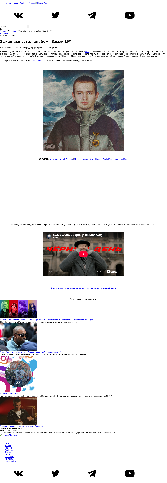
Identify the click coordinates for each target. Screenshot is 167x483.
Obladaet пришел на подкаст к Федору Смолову (21, 426)
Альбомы (24, 3)
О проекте (9, 457)
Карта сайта (10, 461)
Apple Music (108, 159)
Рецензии (9, 448)
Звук (92, 159)
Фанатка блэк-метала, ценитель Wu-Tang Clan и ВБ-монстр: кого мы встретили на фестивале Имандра (46, 320)
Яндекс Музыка (81, 159)
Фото (7, 443)
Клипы (32, 3)
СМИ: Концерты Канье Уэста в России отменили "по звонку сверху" (30, 352)
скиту (87, 52)
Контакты (9, 459)
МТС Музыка (55, 159)
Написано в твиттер (9, 394)
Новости (9, 3)
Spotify (98, 159)
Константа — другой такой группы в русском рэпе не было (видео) (83, 288)
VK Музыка (68, 159)
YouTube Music (121, 159)
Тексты (16, 3)
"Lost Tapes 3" (38, 60)
